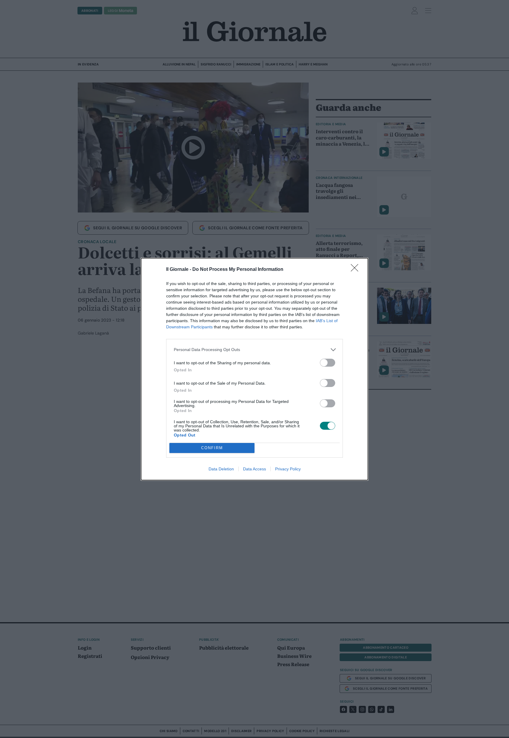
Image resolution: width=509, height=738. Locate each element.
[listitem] (254, 350)
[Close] (356, 269)
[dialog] (254, 369)
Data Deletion (221, 469)
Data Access (254, 469)
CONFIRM (212, 448)
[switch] (327, 363)
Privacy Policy (288, 469)
